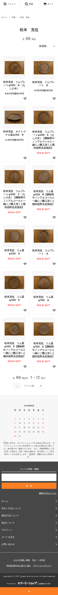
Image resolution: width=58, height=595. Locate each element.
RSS (34, 560)
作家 (13, 17)
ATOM (42, 560)
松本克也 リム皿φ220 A (14, 252)
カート (50, 3)
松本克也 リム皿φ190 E (14, 298)
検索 (30, 3)
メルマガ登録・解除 (21, 560)
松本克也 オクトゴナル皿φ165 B (14, 133)
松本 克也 (24, 17)
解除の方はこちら (47, 493)
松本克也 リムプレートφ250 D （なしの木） (14, 85)
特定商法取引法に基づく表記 (18, 565)
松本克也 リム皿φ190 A (43, 298)
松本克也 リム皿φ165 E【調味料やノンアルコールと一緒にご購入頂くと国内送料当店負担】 (14, 350)
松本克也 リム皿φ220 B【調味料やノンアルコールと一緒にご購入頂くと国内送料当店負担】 (43, 198)
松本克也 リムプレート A (43, 252)
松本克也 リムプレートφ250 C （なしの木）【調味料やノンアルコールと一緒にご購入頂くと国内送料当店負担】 (14, 199)
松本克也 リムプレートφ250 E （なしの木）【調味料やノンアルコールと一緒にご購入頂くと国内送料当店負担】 (43, 139)
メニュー (11, 3)
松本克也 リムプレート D (43, 83)
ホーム (4, 17)
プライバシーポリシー (42, 565)
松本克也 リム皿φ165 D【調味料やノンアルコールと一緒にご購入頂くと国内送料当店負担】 (43, 350)
